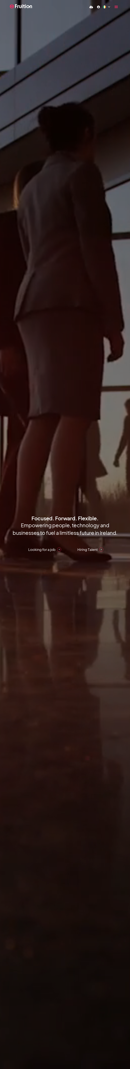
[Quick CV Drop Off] (91, 7)
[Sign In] (98, 7)
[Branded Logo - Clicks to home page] (21, 6)
